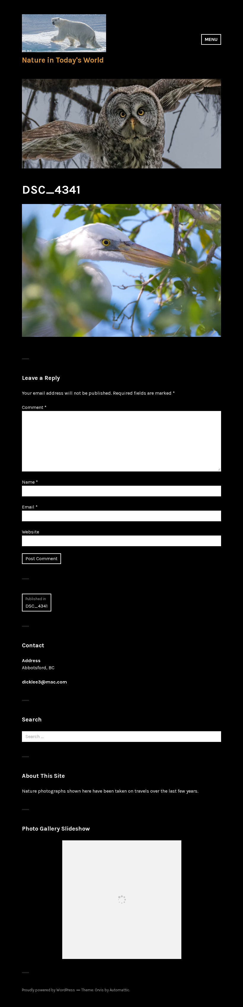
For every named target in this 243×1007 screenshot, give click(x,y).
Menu (211, 39)
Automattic (119, 990)
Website (30, 532)
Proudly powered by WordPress (48, 990)
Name (30, 482)
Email (30, 507)
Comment (34, 407)
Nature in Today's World (63, 60)
